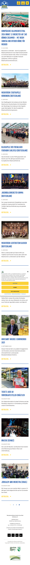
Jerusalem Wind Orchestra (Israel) (14, 482)
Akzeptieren (15, 283)
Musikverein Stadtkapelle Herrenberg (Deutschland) (11, 94)
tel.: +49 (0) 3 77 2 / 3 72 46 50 (15, 525)
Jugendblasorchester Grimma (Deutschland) (12, 194)
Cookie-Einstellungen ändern (15, 529)
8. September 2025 (6, 346)
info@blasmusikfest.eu (15, 523)
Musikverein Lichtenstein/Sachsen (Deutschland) (14, 245)
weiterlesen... (5, 65)
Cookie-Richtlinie (7, 294)
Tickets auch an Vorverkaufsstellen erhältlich (13, 393)
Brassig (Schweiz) (7, 440)
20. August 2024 (5, 444)
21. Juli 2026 (4, 48)
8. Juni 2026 (4, 99)
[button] (28, 271)
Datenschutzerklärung (16, 294)
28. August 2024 (5, 399)
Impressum (23, 294)
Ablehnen (15, 287)
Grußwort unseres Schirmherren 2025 (13, 341)
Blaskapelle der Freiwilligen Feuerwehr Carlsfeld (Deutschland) (14, 149)
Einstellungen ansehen (15, 291)
